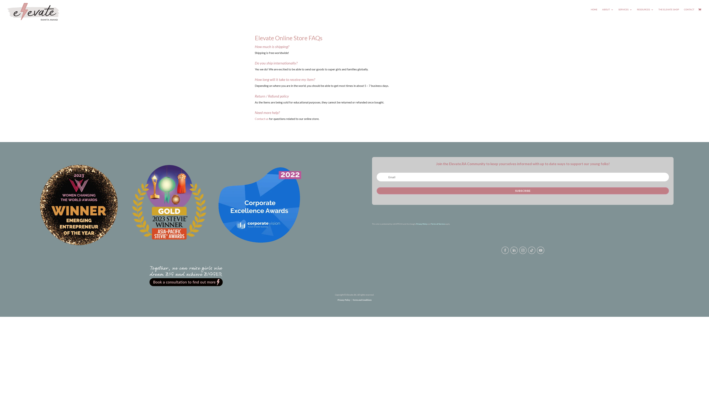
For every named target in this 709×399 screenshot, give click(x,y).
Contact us (261, 118)
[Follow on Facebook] (505, 250)
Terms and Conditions (362, 300)
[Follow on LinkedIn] (514, 250)
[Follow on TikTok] (531, 250)
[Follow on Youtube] (540, 250)
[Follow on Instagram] (523, 250)
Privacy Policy (421, 224)
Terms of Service (438, 224)
